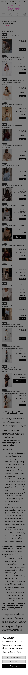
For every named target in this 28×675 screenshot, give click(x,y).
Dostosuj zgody (14, 661)
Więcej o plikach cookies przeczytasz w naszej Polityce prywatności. (12, 653)
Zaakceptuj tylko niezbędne (14, 657)
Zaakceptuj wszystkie (14, 666)
